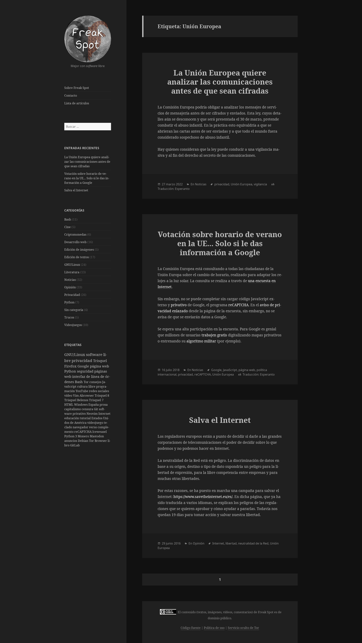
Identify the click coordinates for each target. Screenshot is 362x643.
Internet (104, 414)
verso (93, 427)
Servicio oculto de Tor (243, 628)
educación (72, 418)
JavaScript (230, 370)
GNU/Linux (72, 265)
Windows (81, 404)
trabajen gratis (214, 335)
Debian (83, 441)
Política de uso (214, 628)
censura (88, 409)
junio (169, 543)
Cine (67, 227)
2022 (179, 184)
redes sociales (99, 391)
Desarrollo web (75, 242)
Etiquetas (73, 345)
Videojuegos (73, 325)
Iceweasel (99, 432)
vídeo (68, 395)
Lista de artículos (76, 103)
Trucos (69, 317)
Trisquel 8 (102, 395)
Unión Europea (241, 184)
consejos (95, 382)
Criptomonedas (75, 234)
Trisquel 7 (96, 400)
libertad (231, 543)
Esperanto (182, 189)
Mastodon (97, 436)
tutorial (85, 418)
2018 (176, 370)
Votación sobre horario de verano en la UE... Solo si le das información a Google (86, 178)
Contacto (70, 95)
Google (83, 366)
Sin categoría (73, 310)
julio (169, 370)
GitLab (75, 445)
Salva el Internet (76, 190)
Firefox (70, 366)
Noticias (70, 280)
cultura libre (86, 386)
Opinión (70, 287)
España (94, 404)
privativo (179, 304)
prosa (104, 404)
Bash (67, 219)
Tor (86, 382)
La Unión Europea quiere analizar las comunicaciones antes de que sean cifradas (87, 161)
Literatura (71, 272)
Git (96, 409)
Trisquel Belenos (76, 400)
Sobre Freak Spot (76, 88)
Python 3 (71, 436)
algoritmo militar (201, 341)
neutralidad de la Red (253, 543)
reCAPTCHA (83, 432)
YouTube (82, 391)
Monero (84, 436)
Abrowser (87, 395)
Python (69, 302)
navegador (81, 427)
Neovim (92, 414)
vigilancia (260, 184)
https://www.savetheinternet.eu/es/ (202, 496)
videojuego (95, 423)
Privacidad (72, 295)
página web (99, 366)
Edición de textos (76, 257)
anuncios (71, 441)
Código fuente (191, 628)
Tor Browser (98, 441)
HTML (69, 404)
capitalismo (73, 409)
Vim (76, 395)
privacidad (82, 360)
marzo (170, 184)
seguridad (85, 371)
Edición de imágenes (79, 249)
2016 (177, 543)
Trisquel (100, 360)
